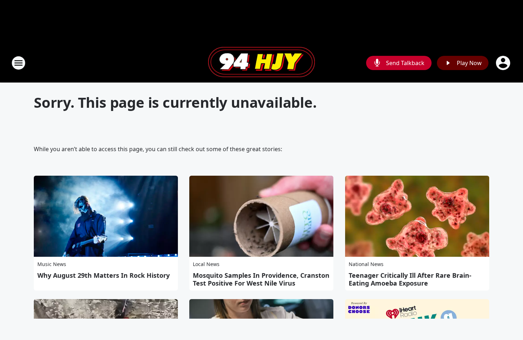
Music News (51, 264)
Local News (206, 264)
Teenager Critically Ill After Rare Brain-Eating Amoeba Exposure (410, 279)
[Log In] (504, 63)
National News (366, 264)
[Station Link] (261, 63)
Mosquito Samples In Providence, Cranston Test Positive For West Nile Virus (261, 279)
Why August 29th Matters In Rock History (103, 275)
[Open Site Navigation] (18, 63)
